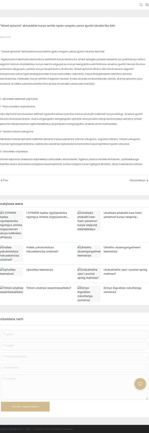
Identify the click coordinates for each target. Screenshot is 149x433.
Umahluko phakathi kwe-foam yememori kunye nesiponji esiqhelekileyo (123, 215)
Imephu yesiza (42, 429)
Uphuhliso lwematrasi (39, 269)
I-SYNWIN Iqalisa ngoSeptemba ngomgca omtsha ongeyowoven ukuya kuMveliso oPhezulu (46, 215)
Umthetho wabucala (62, 429)
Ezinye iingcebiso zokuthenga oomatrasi (122, 290)
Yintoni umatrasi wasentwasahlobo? (48, 287)
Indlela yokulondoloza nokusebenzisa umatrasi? (42, 249)
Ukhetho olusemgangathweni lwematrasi (122, 249)
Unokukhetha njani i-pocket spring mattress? (125, 271)
